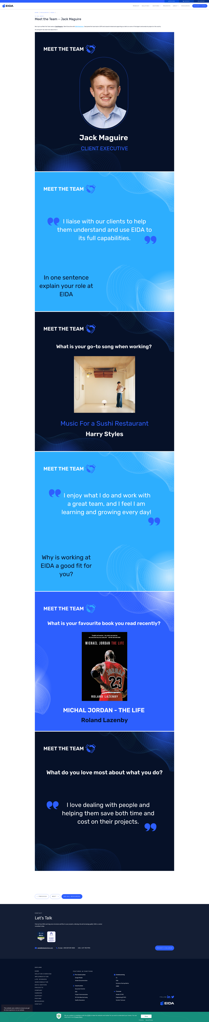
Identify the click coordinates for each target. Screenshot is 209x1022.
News (53, 12)
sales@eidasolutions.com (45, 948)
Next (54, 896)
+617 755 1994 (85, 948)
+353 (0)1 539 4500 (69, 948)
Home (37, 12)
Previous (43, 896)
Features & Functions (83, 971)
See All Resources (72, 896)
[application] (104, 1017)
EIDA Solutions (79, 26)
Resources (44, 12)
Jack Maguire (59, 26)
